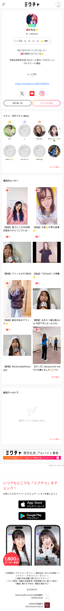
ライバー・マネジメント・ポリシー (32, 575)
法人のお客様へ (51, 573)
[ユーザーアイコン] (58, 4)
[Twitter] (22, 93)
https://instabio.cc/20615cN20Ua (32, 83)
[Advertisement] (32, 471)
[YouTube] (32, 93)
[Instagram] (42, 93)
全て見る (55, 377)
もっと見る (54, 167)
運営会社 (39, 573)
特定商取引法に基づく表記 (45, 581)
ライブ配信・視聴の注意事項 (20, 581)
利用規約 (10, 573)
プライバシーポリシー (24, 573)
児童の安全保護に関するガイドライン (32, 578)
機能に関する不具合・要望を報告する (32, 583)
